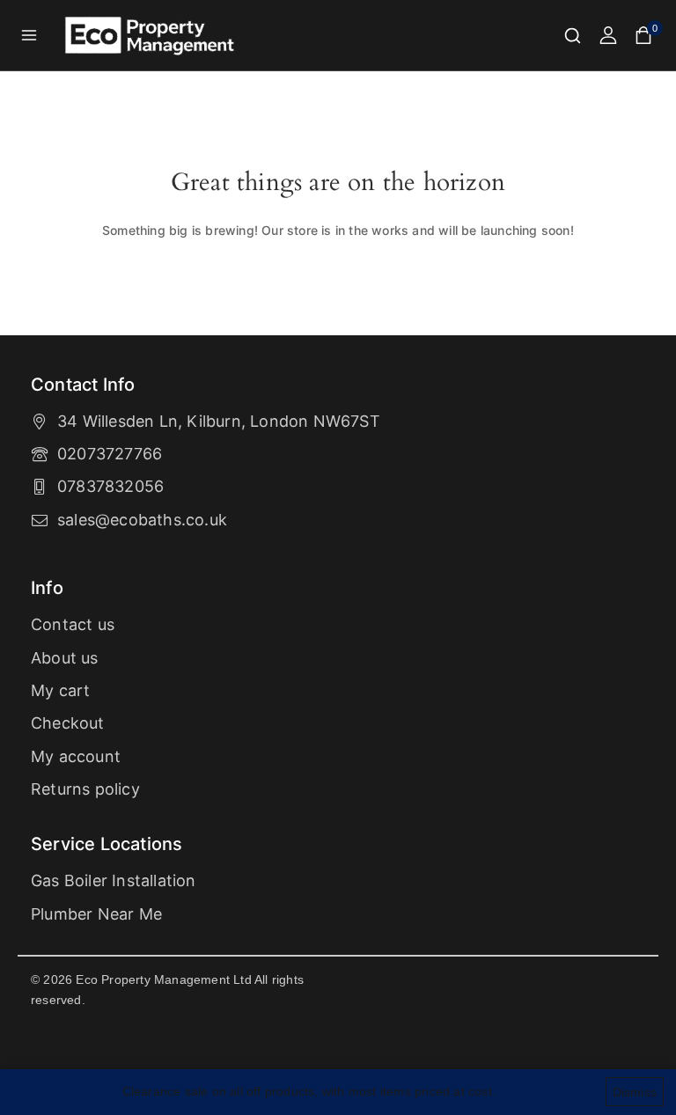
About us (65, 658)
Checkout (68, 723)
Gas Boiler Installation (113, 880)
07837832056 (110, 486)
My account (76, 756)
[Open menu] (29, 34)
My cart (60, 690)
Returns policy (85, 789)
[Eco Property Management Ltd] (151, 35)
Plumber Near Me (96, 914)
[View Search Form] (572, 35)
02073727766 (109, 453)
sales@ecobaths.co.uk (142, 519)
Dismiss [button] (635, 1092)
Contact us (72, 624)
